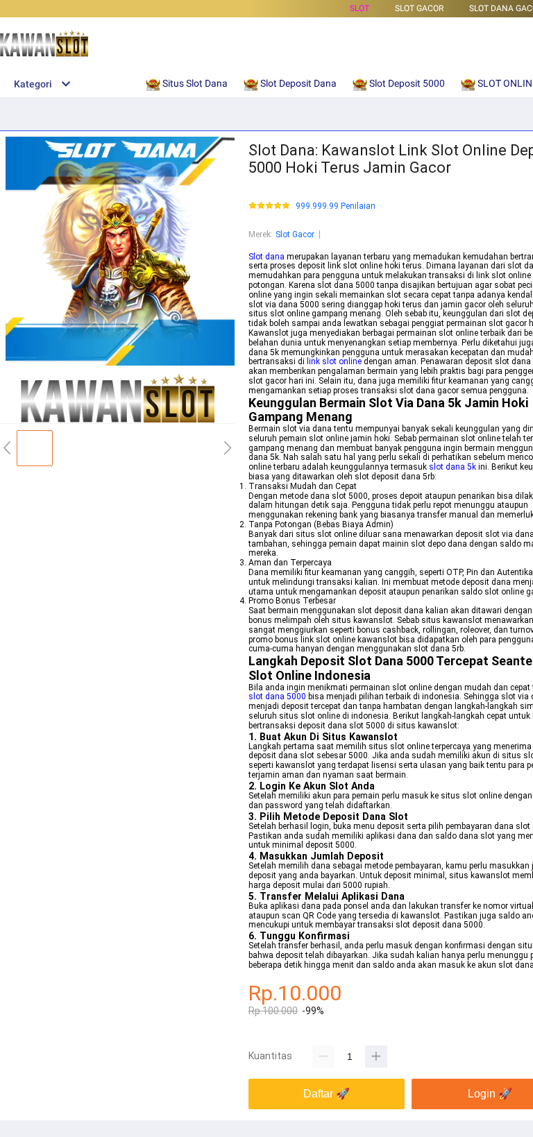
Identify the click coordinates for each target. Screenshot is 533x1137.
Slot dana (266, 257)
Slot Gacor (295, 234)
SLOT (359, 8)
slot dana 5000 (277, 696)
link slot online (334, 361)
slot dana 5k (452, 467)
